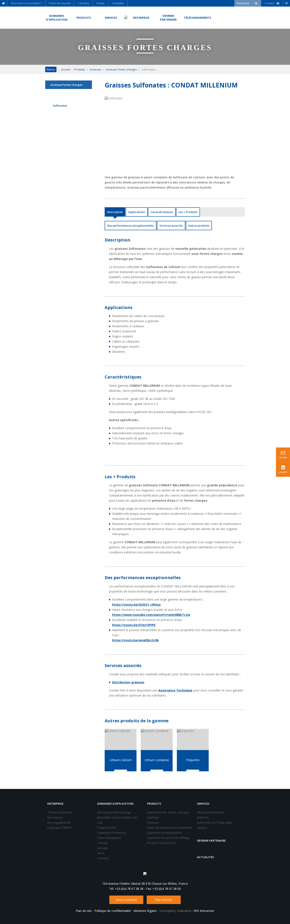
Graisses (95, 69)
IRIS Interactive (204, 911)
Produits (79, 69)
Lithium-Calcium (121, 760)
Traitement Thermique (111, 833)
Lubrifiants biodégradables (164, 833)
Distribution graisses (128, 682)
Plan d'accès (163, 900)
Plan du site (84, 911)
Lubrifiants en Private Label (214, 822)
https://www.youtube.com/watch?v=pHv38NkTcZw (151, 615)
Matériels (203, 817)
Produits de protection (161, 843)
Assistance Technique (175, 690)
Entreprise (55, 804)
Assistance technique (211, 812)
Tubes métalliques (109, 838)
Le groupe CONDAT (59, 827)
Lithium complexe (157, 760)
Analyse (202, 827)
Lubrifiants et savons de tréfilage (168, 838)
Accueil (65, 69)
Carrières (103, 858)
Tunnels (102, 843)
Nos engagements (59, 822)
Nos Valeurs (55, 817)
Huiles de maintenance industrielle (169, 827)
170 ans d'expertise (60, 812)
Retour (50, 69)
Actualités (205, 857)
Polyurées (193, 760)
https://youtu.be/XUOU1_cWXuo (136, 604)
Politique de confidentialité (112, 911)
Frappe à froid (106, 827)
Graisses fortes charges (121, 69)
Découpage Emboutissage (114, 812)
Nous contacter (126, 900)
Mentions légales (145, 911)
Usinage (102, 848)
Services (203, 804)
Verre (100, 853)
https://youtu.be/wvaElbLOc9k (135, 640)
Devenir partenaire (211, 840)
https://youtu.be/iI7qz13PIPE (134, 625)
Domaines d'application (115, 804)
